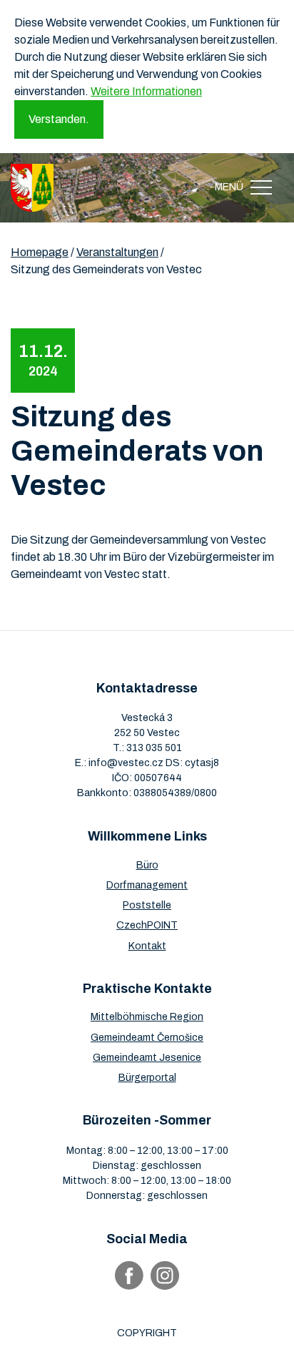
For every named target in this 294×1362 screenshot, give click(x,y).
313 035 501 (154, 748)
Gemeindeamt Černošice (147, 1037)
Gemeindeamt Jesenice (147, 1057)
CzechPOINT (147, 925)
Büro (147, 865)
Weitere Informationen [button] (146, 91)
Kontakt (147, 946)
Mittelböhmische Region (147, 1016)
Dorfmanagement (147, 885)
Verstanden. (59, 119)
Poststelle (147, 905)
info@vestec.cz (125, 763)
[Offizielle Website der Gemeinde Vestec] (32, 188)
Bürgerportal (147, 1077)
